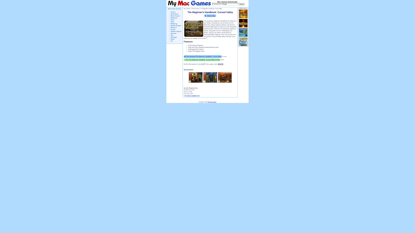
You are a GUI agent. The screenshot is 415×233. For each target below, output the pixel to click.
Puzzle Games (195, 8)
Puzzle (173, 29)
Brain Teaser (175, 16)
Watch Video (211, 16)
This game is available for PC (192, 95)
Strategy (174, 37)
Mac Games (187, 8)
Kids (172, 22)
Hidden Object (176, 31)
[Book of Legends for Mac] (243, 18)
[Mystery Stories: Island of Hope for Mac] (243, 36)
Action (173, 12)
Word (173, 39)
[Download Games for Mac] (189, 6)
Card (172, 20)
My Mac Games (212, 102)
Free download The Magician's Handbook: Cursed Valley (203, 56)
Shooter (173, 33)
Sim (172, 35)
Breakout (174, 18)
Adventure (174, 14)
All (172, 41)
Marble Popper (176, 25)
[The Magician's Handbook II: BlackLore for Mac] (243, 45)
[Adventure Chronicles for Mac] (243, 27)
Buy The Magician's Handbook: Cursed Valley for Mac (203, 60)
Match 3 (173, 27)
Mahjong (174, 23)
